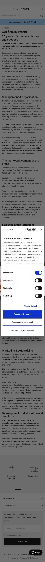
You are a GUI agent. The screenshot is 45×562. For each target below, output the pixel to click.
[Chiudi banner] (41, 229)
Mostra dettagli (30, 306)
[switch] (38, 281)
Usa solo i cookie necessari (22, 330)
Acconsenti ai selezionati (22, 322)
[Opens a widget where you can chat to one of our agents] (35, 553)
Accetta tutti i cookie (23, 314)
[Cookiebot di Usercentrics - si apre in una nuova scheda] (26, 229)
